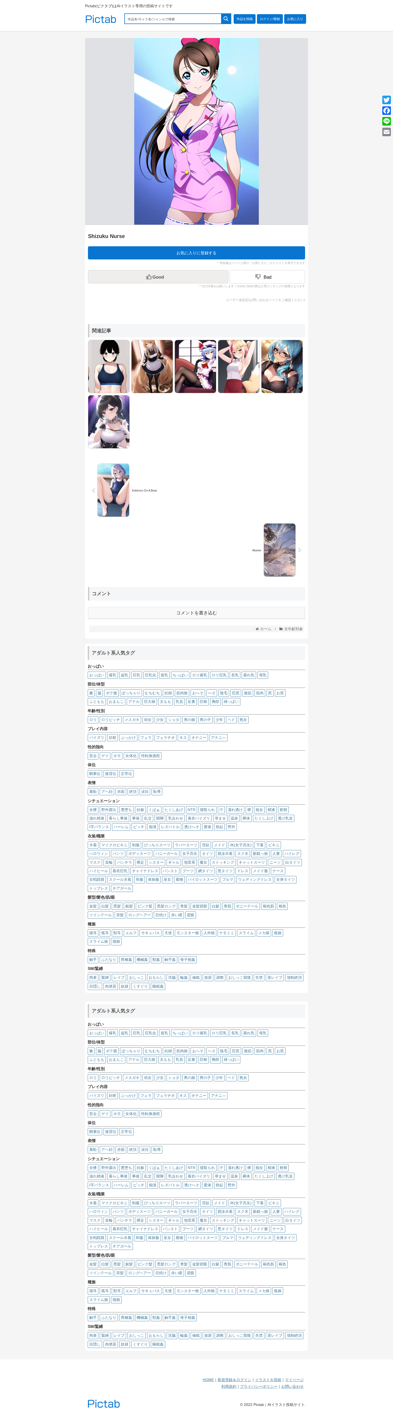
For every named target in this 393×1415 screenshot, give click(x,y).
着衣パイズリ (199, 818)
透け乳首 (285, 818)
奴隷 (124, 986)
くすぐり (140, 986)
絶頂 (133, 791)
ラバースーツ (186, 845)
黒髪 (117, 906)
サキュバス (150, 933)
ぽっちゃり (131, 693)
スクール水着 (120, 879)
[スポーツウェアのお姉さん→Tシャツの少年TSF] (107, 366)
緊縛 (105, 977)
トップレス (98, 888)
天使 (168, 933)
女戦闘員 (96, 879)
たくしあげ (173, 810)
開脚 (160, 818)
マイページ (294, 1380)
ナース (278, 871)
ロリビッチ (110, 720)
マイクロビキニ (114, 845)
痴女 (259, 810)
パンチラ (124, 862)
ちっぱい (180, 675)
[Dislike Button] (267, 276)
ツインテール (100, 915)
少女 (160, 720)
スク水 (242, 853)
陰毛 (224, 693)
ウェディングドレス (255, 879)
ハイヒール (98, 871)
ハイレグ (291, 853)
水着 (93, 845)
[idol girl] (107, 421)
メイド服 (260, 871)
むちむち (152, 693)
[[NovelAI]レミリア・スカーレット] (194, 366)
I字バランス (99, 827)
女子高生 (189, 853)
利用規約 (228, 1386)
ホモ (117, 756)
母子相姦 (187, 959)
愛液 (207, 827)
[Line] (386, 121)
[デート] (280, 366)
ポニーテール (247, 906)
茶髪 (120, 915)
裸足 (140, 862)
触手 (93, 959)
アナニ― (218, 737)
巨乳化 (150, 675)
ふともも (96, 701)
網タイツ (205, 871)
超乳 (124, 675)
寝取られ (207, 810)
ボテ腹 (111, 693)
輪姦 (184, 977)
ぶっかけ (128, 737)
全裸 (93, 810)
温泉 (234, 818)
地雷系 (189, 862)
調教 (220, 977)
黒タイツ (225, 871)
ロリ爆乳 (199, 675)
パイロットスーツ (203, 879)
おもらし (156, 977)
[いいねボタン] (158, 276)
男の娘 (189, 720)
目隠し (95, 986)
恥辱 (157, 791)
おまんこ (116, 701)
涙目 (145, 791)
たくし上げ (264, 818)
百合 (93, 756)
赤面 (121, 791)
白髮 (215, 906)
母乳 (263, 675)
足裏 (191, 701)
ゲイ (105, 756)
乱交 (148, 818)
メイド (219, 845)
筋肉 (260, 693)
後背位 (110, 773)
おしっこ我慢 (239, 977)
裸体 (246, 818)
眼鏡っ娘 (260, 853)
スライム (246, 933)
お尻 (280, 693)
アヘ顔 (107, 791)
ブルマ (227, 879)
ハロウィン (98, 853)
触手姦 (170, 959)
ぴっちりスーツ (157, 845)
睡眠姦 (158, 986)
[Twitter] (386, 100)
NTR (191, 810)
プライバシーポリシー (259, 1386)
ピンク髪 (144, 906)
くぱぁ (154, 810)
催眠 (196, 977)
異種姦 (126, 959)
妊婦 (168, 693)
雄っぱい (231, 701)
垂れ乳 (249, 675)
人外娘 (209, 933)
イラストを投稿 (268, 1380)
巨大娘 (149, 701)
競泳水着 (225, 853)
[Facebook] (386, 110)
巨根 (203, 701)
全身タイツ (285, 879)
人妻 (276, 853)
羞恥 (93, 791)
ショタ (173, 720)
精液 (271, 810)
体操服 (153, 879)
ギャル (173, 862)
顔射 (112, 737)
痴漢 (152, 827)
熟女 (243, 720)
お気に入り (295, 19)
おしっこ (136, 977)
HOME (208, 1380)
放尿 (208, 977)
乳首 (179, 701)
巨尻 (236, 693)
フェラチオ (165, 737)
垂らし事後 (118, 818)
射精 (283, 810)
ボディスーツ (139, 853)
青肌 (227, 906)
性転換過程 (150, 756)
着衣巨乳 (120, 871)
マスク (95, 862)
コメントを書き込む (196, 612)
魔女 (203, 862)
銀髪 (129, 906)
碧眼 (190, 915)
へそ (211, 693)
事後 (136, 818)
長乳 (235, 675)
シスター (156, 862)
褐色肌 (268, 906)
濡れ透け (235, 810)
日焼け (161, 915)
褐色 (282, 906)
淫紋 (205, 845)
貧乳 (164, 675)
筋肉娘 (182, 693)
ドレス (242, 871)
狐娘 (278, 933)
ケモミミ (226, 933)
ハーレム (121, 827)
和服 (139, 879)
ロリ (93, 720)
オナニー (198, 737)
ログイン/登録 (270, 19)
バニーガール (166, 853)
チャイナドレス (145, 871)
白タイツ (292, 862)
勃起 (219, 827)
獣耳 (117, 933)
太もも (165, 701)
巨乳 (136, 675)
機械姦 (142, 959)
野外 (231, 827)
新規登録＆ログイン (234, 1380)
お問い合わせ (292, 1386)
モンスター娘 (187, 933)
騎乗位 (95, 773)
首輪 (109, 862)
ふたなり (108, 959)
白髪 (105, 906)
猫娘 (116, 941)
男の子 (205, 720)
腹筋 (248, 693)
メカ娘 (263, 933)
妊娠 (140, 810)
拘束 (93, 977)
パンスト (170, 871)
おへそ (197, 693)
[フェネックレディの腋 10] (237, 366)
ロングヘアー (139, 915)
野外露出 (108, 810)
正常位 (126, 773)
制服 (136, 845)
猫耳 (93, 933)
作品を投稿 (245, 19)
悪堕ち (126, 810)
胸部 (215, 701)
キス (183, 737)
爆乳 (112, 675)
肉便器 (110, 986)
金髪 (93, 906)
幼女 (148, 720)
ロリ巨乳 (219, 675)
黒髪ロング (166, 906)
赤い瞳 (176, 915)
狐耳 (105, 933)
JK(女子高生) (241, 845)
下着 (260, 845)
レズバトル (170, 827)
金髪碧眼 (199, 906)
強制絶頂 (294, 977)
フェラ (146, 737)
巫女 (167, 879)
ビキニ (273, 845)
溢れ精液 (96, 818)
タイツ (207, 853)
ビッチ (138, 827)
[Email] (386, 132)
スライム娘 (98, 941)
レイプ (119, 977)
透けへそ (191, 827)
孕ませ (220, 818)
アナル (134, 701)
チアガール (122, 888)
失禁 (259, 977)
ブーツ (188, 871)
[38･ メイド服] (150, 366)
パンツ (118, 853)
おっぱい (96, 675)
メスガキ (132, 720)
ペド (231, 720)
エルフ (131, 933)
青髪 (184, 906)
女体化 (131, 756)
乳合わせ (175, 818)
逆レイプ (274, 977)
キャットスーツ (252, 862)
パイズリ (96, 737)
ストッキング (223, 862)
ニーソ (275, 862)
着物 (179, 879)
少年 (219, 720)
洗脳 (172, 977)
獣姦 (156, 959)
